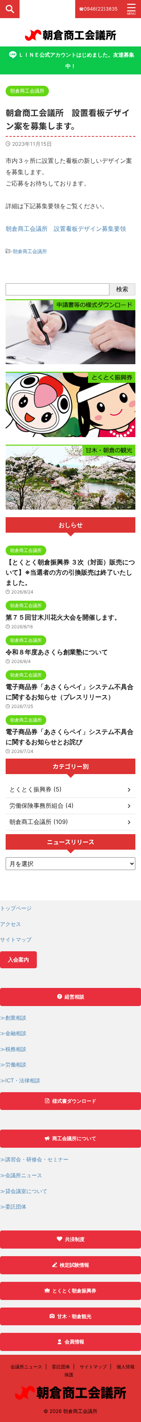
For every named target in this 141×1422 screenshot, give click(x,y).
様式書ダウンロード (74, 1101)
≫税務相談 (13, 1049)
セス (16, 924)
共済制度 (75, 1239)
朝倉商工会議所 (30, 251)
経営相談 (74, 997)
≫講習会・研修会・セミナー (34, 1159)
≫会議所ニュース (21, 1175)
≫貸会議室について (23, 1191)
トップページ (16, 908)
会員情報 (74, 1342)
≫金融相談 (13, 1033)
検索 (122, 289)
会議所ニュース (26, 1366)
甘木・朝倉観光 (74, 1316)
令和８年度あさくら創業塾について (57, 652)
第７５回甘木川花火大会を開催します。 (63, 617)
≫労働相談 (13, 1064)
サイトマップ (16, 939)
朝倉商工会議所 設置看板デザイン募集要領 (66, 228)
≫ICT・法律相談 (20, 1080)
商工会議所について (74, 1138)
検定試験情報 (74, 1265)
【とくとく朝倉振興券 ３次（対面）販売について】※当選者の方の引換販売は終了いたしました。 (70, 572)
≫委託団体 (13, 1206)
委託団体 (61, 1366)
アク (5, 924)
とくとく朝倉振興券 (74, 1291)
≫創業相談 (13, 1017)
